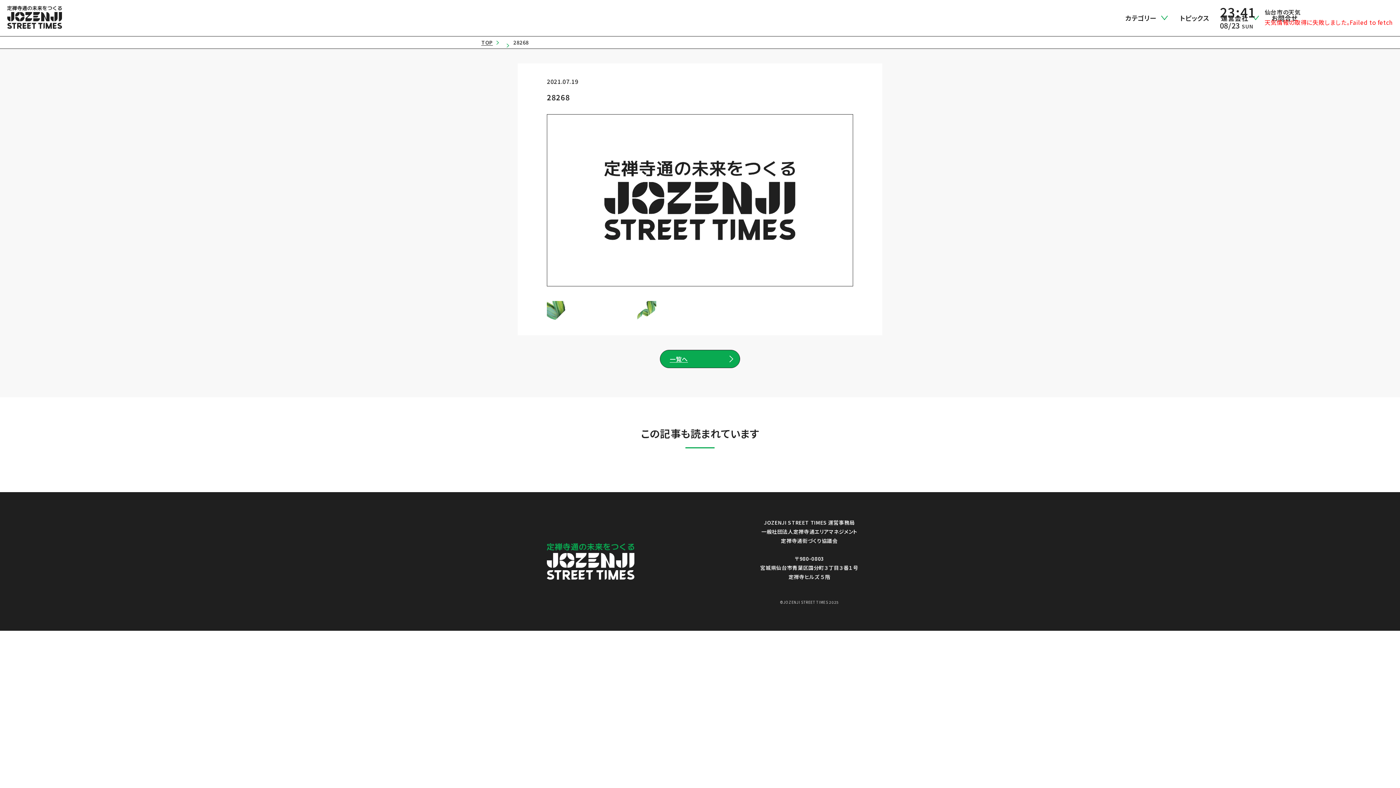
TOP (487, 42)
